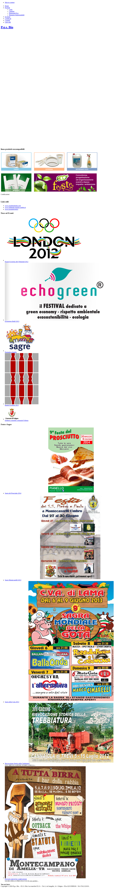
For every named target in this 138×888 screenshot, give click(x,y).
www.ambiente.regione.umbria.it (15, 207)
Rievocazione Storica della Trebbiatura (17, 763)
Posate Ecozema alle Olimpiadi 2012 (16, 262)
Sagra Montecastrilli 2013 (13, 580)
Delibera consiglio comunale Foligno (16, 420)
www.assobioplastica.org (13, 206)
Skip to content (9, 2)
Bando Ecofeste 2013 (12, 405)
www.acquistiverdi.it (11, 209)
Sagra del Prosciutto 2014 (13, 493)
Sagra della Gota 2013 (12, 702)
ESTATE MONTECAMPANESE (16, 879)
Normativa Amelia (11, 352)
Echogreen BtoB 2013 (12, 321)
